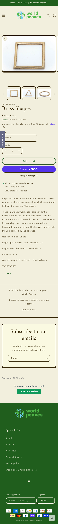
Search (9, 438)
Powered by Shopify (36, 520)
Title (4, 132)
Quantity (6, 145)
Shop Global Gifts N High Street (21, 470)
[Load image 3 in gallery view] (44, 93)
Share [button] (8, 273)
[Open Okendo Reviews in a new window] (13, 378)
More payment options (29, 176)
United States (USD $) (18, 501)
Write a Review (32, 392)
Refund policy (12, 463)
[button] (3, 15)
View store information (16, 191)
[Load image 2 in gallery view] (29, 93)
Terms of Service (14, 457)
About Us (10, 444)
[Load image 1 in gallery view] (14, 93)
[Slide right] (55, 94)
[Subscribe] (47, 358)
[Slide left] (3, 94)
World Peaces (25, 520)
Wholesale (11, 451)
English (43, 501)
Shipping (5, 119)
